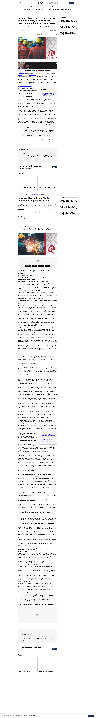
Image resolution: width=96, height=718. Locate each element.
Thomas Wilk (26, 622)
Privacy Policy (32, 715)
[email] (41, 34)
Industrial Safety (21, 194)
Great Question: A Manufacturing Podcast (35, 14)
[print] (56, 34)
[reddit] (39, 34)
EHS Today (34, 73)
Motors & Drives (48, 9)
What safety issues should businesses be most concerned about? (48, 435)
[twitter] (37, 34)
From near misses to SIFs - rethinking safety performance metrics (48, 439)
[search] (20, 3)
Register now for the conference (25, 86)
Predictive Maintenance (28, 9)
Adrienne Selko (32, 75)
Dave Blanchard (21, 30)
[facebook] (33, 34)
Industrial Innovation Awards (67, 9)
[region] (48, 716)
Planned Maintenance (38, 9)
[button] (18, 3)
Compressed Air (56, 9)
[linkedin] (35, 34)
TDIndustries (33, 270)
